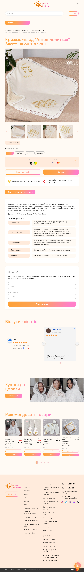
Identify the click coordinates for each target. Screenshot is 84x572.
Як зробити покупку (30, 529)
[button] (76, 132)
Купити (61, 172)
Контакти (27, 501)
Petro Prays (56, 330)
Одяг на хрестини (49, 498)
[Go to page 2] (60, 363)
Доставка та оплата (31, 508)
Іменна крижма (48, 530)
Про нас (27, 487)
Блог (25, 498)
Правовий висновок (31, 520)
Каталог (10, 23)
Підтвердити (42, 304)
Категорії (27, 491)
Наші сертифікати (30, 533)
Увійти (9, 494)
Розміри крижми (11, 149)
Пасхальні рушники (49, 543)
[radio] (10, 153)
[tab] (20, 192)
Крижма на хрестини (50, 518)
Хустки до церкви (49, 546)
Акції (25, 504)
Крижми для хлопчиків (50, 527)
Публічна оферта (30, 517)
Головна (27, 484)
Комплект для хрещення (51, 484)
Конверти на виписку (50, 539)
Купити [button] (13, 454)
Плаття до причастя (50, 560)
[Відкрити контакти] (77, 565)
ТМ (14, 339)
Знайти (73, 13)
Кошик (26, 494)
